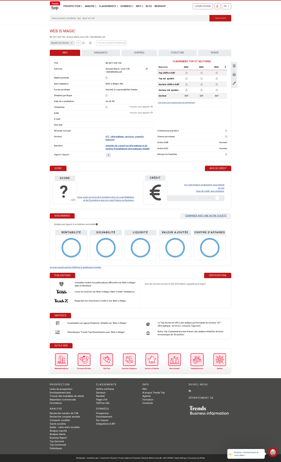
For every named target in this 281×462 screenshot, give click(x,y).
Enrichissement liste (60, 392)
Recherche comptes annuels (65, 416)
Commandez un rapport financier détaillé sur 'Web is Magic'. (97, 323)
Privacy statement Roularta (129, 458)
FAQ (144, 389)
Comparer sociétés (60, 420)
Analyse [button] (89, 6)
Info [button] (138, 6)
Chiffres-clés (103, 403)
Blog (149, 6)
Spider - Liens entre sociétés (65, 427)
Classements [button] (107, 6)
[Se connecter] (217, 6)
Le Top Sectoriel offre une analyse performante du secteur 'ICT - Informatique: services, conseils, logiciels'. (190, 324)
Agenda (146, 396)
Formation (147, 399)
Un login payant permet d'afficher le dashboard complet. (75, 267)
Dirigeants (100, 52)
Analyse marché (58, 431)
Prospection (102, 413)
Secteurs (101, 392)
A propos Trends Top (153, 392)
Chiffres (139, 52)
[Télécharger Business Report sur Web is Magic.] (234, 66)
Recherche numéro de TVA (64, 413)
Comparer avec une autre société (206, 215)
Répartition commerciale (63, 399)
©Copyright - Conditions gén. (87, 458)
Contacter (147, 403)
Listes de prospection (61, 389)
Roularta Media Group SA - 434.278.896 (157, 458)
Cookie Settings (180, 458)
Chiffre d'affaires (105, 389)
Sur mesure (102, 420)
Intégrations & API (105, 424)
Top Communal (58, 444)
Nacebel (100, 396)
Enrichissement (104, 416)
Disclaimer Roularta (109, 458)
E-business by (196, 458)
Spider (215, 52)
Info (64, 52)
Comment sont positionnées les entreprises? (176, 103)
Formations (56, 403)
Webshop (160, 6)
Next (225, 66)
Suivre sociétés (58, 424)
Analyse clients (58, 434)
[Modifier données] (234, 83)
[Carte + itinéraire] (147, 69)
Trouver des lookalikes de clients (67, 396)
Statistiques (56, 448)
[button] (108, 155)
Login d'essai (203, 6)
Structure (177, 52)
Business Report (58, 437)
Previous (177, 66)
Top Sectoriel (57, 441)
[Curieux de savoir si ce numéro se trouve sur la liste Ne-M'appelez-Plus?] (151, 107)
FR (225, 6)
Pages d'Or (101, 399)
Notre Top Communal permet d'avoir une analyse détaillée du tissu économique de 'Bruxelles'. (190, 333)
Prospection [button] (71, 6)
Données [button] (126, 6)
